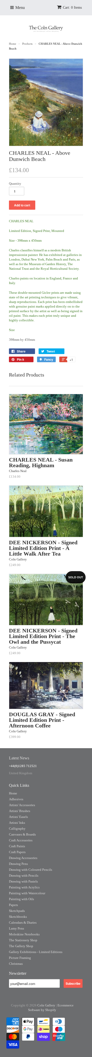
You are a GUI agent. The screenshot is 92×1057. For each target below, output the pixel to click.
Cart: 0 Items (72, 7)
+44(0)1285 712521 (23, 766)
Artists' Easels (18, 817)
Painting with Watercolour (27, 893)
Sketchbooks (18, 917)
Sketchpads (17, 911)
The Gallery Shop (21, 946)
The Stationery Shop (23, 940)
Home (13, 793)
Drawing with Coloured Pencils (30, 870)
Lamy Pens (16, 928)
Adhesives (16, 799)
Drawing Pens (18, 864)
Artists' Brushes (19, 811)
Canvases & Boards (22, 834)
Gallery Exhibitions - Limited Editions (35, 952)
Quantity (15, 183)
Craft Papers (17, 852)
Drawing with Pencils (23, 875)
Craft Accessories (20, 840)
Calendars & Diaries (23, 922)
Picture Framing (20, 958)
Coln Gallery (46, 1005)
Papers (13, 905)
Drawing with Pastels (23, 881)
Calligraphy (17, 828)
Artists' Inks (17, 823)
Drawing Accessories (23, 858)
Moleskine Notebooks (24, 934)
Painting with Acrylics (24, 887)
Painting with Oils (21, 899)
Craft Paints (17, 846)
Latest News (19, 758)
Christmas (16, 964)
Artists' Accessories (22, 805)
